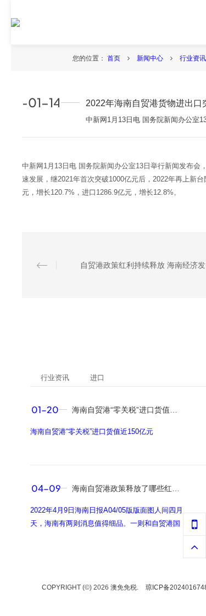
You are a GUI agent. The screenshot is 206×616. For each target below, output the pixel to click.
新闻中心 (151, 58)
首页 (114, 58)
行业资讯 (193, 58)
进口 (97, 377)
